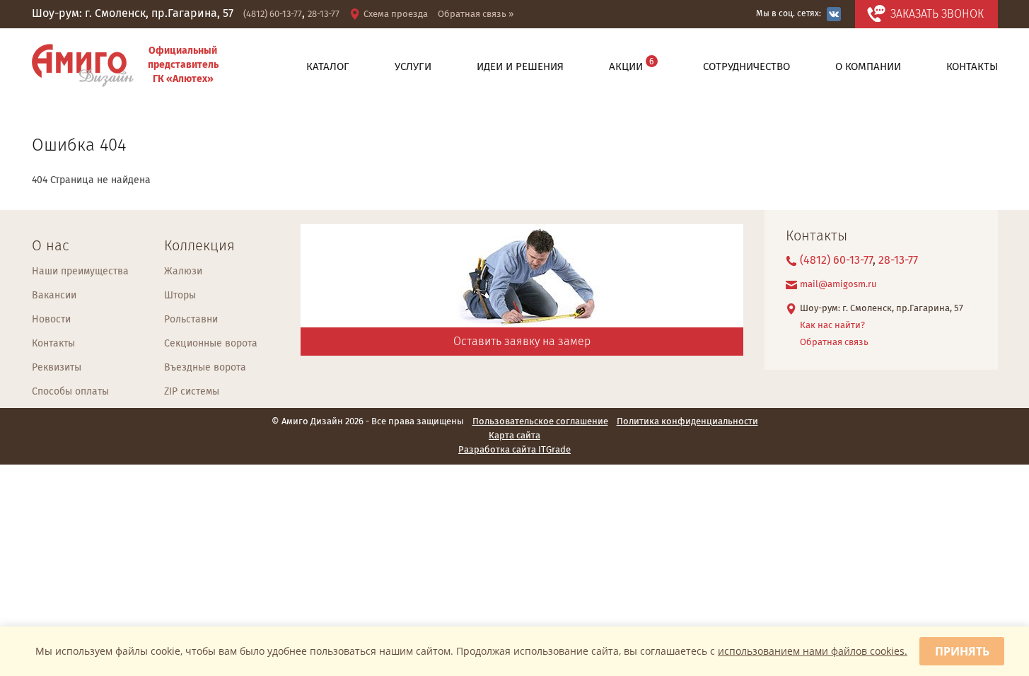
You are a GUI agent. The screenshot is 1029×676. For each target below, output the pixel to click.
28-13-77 (323, 14)
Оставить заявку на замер (522, 342)
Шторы (180, 295)
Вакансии (54, 295)
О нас (50, 246)
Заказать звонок (937, 14)
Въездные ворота (205, 367)
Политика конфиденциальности (687, 422)
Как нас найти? (832, 325)
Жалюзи (183, 271)
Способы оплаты (70, 392)
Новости (51, 319)
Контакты (53, 343)
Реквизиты (56, 367)
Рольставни (191, 319)
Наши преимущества (80, 271)
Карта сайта (514, 436)
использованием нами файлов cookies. (812, 651)
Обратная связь (834, 342)
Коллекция (199, 246)
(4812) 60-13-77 (272, 14)
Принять (962, 651)
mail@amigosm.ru (838, 284)
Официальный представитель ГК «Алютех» (183, 65)
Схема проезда (396, 14)
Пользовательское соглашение (540, 422)
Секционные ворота (210, 343)
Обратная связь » (475, 14)
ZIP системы (191, 392)
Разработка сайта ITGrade (514, 450)
